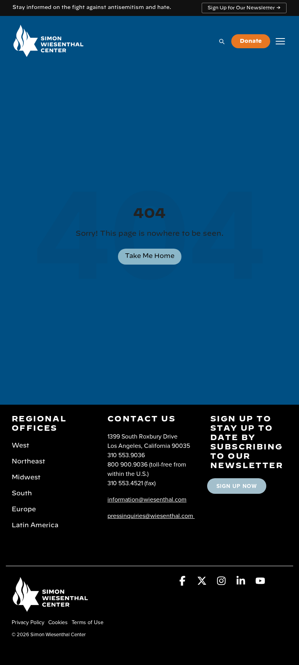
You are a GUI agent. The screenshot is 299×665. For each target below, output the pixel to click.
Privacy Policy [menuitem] (28, 622)
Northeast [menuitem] (28, 461)
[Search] (221, 41)
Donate (251, 41)
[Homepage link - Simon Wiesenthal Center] (51, 609)
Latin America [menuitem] (35, 525)
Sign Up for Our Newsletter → (244, 7)
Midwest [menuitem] (26, 477)
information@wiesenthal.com (146, 499)
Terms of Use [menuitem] (88, 622)
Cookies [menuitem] (58, 622)
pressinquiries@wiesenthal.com (150, 515)
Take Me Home (149, 256)
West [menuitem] (20, 445)
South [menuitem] (22, 493)
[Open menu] (280, 41)
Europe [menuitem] (24, 509)
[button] (183, 582)
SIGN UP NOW (236, 486)
